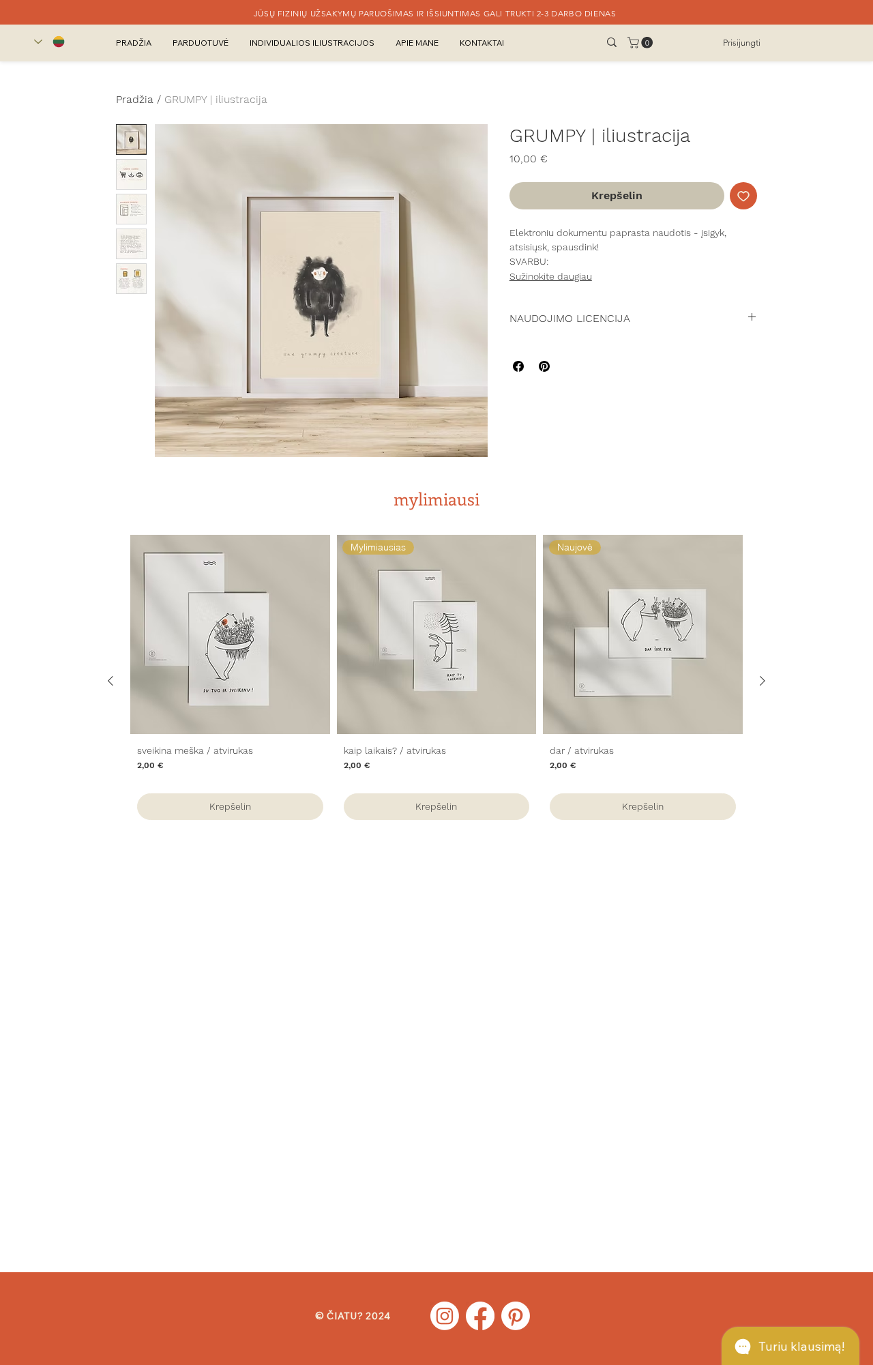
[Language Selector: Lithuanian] (49, 42)
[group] (436, 680)
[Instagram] (444, 1316)
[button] (641, 42)
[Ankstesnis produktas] (110, 681)
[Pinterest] (515, 1316)
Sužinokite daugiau (550, 276)
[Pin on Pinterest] (544, 366)
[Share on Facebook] (518, 366)
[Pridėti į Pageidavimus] (743, 195)
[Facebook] (480, 1316)
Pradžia (134, 99)
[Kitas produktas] (762, 681)
